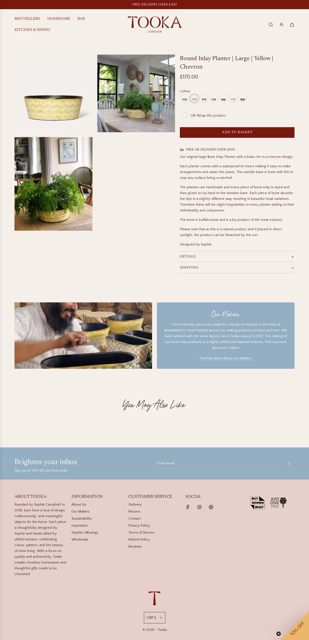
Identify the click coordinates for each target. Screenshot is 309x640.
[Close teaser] (278, 633)
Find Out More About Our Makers (226, 358)
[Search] (271, 24)
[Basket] (292, 24)
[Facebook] (188, 507)
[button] (184, 98)
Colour (185, 91)
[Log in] (281, 24)
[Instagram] (199, 507)
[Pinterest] (211, 507)
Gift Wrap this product (208, 115)
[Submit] (289, 463)
